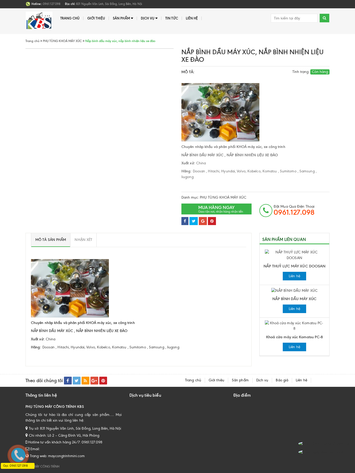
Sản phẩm (121, 18)
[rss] (85, 380)
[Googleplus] (203, 221)
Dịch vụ (147, 18)
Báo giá (282, 380)
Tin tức (171, 18)
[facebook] (68, 380)
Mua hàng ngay (220, 209)
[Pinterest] (212, 221)
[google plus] (94, 380)
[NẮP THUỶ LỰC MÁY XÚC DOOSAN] (294, 255)
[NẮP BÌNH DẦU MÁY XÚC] (294, 290)
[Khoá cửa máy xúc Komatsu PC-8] (294, 325)
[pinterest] (103, 380)
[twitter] (77, 380)
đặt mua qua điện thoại (294, 210)
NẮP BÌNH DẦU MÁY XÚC (294, 298)
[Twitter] (193, 221)
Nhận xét (83, 240)
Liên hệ (192, 18)
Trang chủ (70, 18)
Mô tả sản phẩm (50, 240)
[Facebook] (184, 221)
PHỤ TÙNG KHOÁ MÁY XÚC (223, 197)
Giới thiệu (96, 18)
